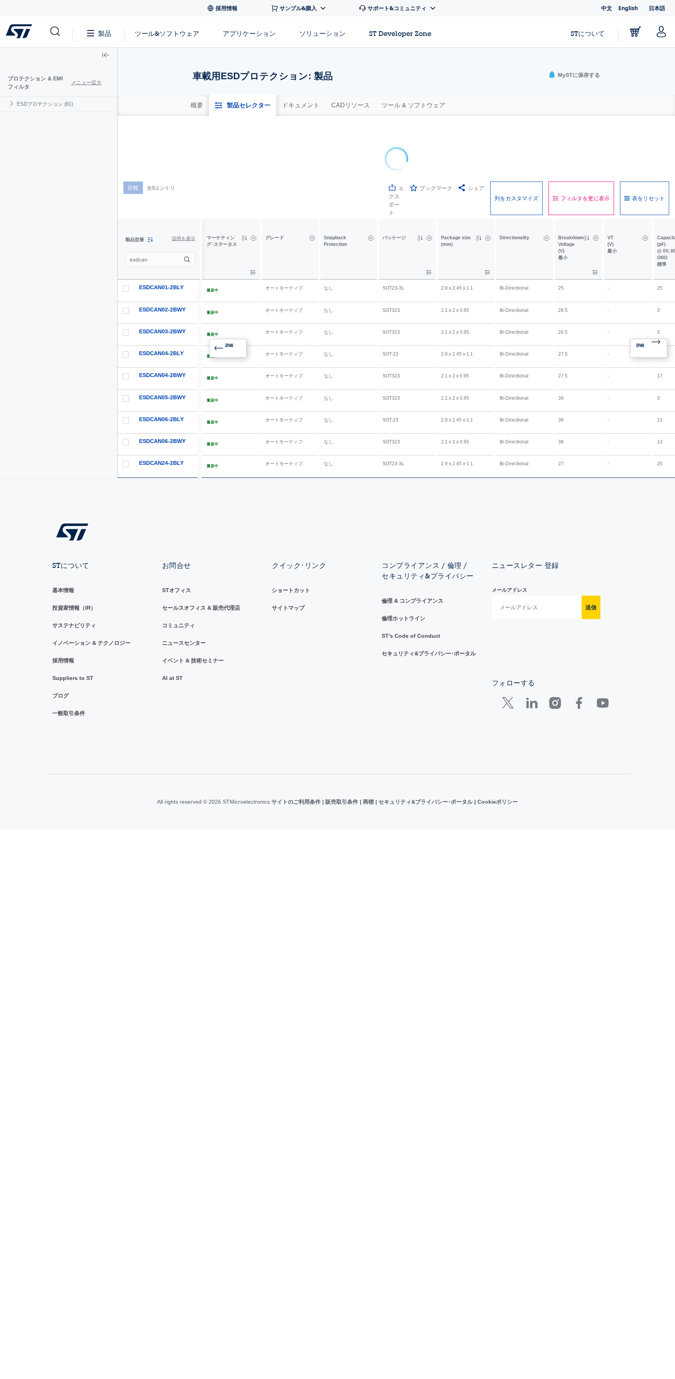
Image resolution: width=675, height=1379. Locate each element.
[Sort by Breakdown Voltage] (586, 183)
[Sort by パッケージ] (420, 183)
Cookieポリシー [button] (497, 747)
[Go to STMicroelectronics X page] (509, 650)
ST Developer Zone (400, 33)
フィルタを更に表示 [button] (585, 144)
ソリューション (322, 33)
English (628, 8)
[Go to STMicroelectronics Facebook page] (578, 650)
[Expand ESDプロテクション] (13, 103)
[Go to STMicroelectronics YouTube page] (602, 650)
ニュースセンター (184, 588)
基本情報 (63, 535)
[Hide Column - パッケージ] (429, 183)
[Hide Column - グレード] (312, 183)
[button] (54, 31)
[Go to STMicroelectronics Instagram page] (555, 650)
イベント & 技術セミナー (193, 606)
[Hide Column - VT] (645, 183)
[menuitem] (58, 104)
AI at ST (172, 623)
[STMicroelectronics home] (20, 31)
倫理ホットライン (403, 563)
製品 (104, 33)
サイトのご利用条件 (296, 747)
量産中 (212, 235)
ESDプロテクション (45, 104)
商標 (368, 747)
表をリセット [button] (648, 144)
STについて (588, 33)
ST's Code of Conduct (411, 581)
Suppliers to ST (72, 623)
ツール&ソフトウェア (167, 33)
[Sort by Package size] (478, 183)
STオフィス (176, 535)
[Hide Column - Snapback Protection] (370, 183)
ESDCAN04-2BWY (162, 320)
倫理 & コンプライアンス (412, 546)
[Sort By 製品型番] (150, 185)
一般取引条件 (68, 658)
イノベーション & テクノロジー (91, 588)
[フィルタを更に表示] (253, 218)
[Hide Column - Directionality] (546, 183)
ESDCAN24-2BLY (161, 408)
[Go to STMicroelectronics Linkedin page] (531, 650)
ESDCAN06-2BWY (162, 386)
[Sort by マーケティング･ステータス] (244, 183)
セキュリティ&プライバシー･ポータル (429, 599)
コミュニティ (178, 571)
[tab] (197, 105)
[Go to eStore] (635, 31)
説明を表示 (183, 184)
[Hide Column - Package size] (488, 183)
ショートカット (291, 535)
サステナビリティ (74, 571)
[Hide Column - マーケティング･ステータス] (253, 183)
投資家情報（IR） (74, 553)
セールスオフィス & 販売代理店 (201, 553)
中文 (606, 8)
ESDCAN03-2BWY (162, 277)
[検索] (188, 205)
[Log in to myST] (661, 31)
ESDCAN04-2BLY (161, 298)
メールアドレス (509, 535)
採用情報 (63, 606)
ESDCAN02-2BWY (162, 255)
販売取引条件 (342, 747)
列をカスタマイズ (516, 144)
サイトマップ (288, 553)
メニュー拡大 (86, 82)
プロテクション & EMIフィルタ (35, 82)
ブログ (60, 641)
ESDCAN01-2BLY (161, 233)
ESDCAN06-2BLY (161, 364)
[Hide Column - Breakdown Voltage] (595, 183)
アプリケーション (249, 33)
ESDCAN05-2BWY (162, 343)
